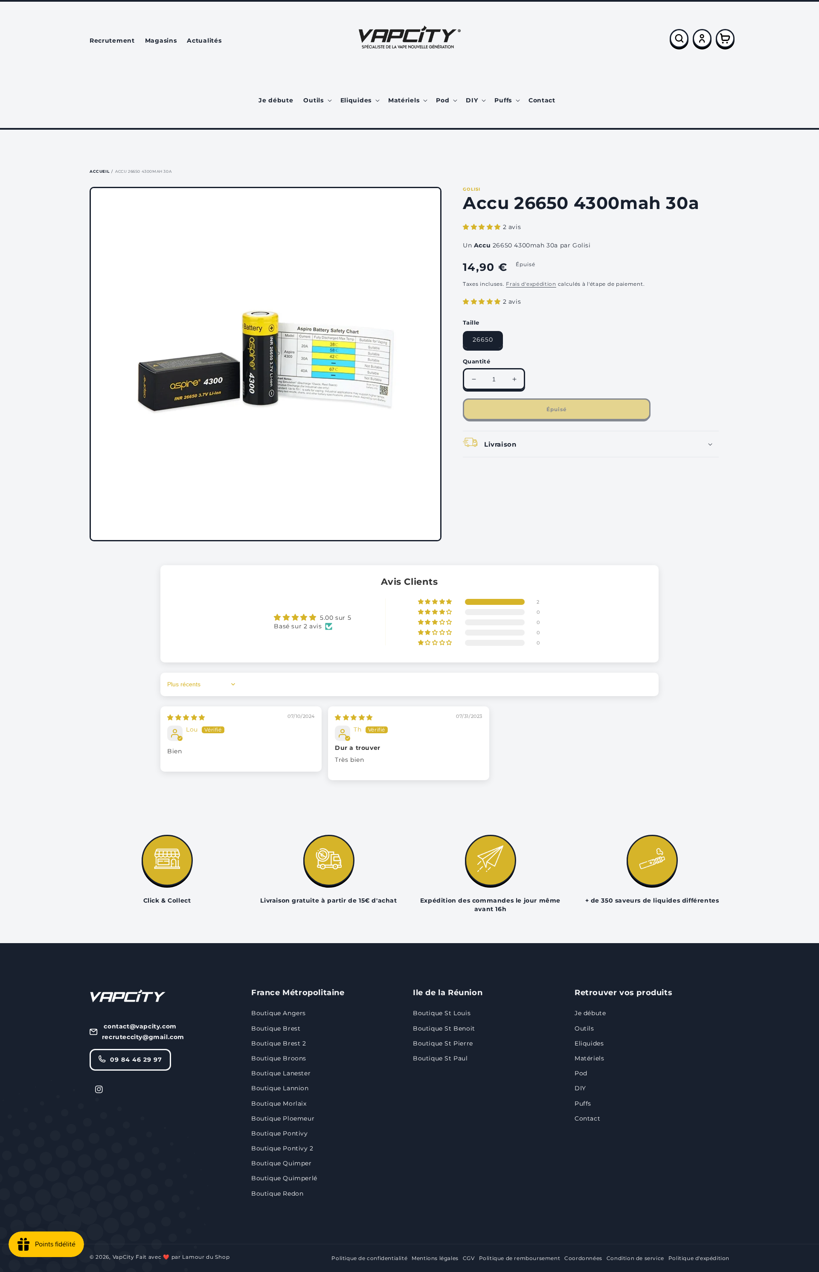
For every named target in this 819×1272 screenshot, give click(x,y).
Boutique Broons (278, 1058)
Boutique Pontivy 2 (282, 1148)
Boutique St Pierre (443, 1043)
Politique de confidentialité (369, 1258)
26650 (483, 339)
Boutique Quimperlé (284, 1178)
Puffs (583, 1103)
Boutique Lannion (280, 1088)
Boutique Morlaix (279, 1103)
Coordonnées (583, 1258)
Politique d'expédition (698, 1258)
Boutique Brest (275, 1028)
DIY (580, 1088)
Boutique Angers (278, 1013)
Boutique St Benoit (444, 1028)
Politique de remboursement (520, 1258)
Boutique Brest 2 (278, 1043)
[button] (316, 100)
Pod (581, 1073)
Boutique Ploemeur (282, 1118)
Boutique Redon (277, 1193)
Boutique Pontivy (279, 1133)
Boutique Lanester (281, 1073)
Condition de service (635, 1258)
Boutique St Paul (440, 1058)
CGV (469, 1258)
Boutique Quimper (281, 1163)
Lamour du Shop (205, 1257)
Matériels (589, 1058)
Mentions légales (435, 1258)
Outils (584, 1028)
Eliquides (589, 1043)
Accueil (99, 171)
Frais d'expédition (531, 284)
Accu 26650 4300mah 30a (143, 171)
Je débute (590, 1013)
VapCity (123, 1257)
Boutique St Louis (441, 1013)
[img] (186, 717)
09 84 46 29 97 (136, 1059)
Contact (587, 1118)
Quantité (476, 361)
